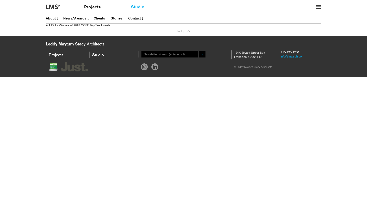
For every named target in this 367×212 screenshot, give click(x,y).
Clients (99, 18)
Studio (138, 6)
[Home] (53, 7)
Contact (134, 18)
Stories (117, 18)
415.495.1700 (290, 52)
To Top (181, 31)
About (51, 18)
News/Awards (74, 18)
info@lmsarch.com (292, 56)
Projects (92, 6)
